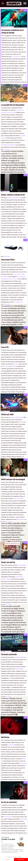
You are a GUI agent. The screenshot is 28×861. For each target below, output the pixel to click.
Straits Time (6, 366)
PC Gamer (16, 364)
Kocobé (2, 101)
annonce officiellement (14, 197)
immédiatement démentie (8, 145)
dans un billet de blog (17, 417)
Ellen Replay (3, 521)
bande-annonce (18, 158)
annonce (22, 819)
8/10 (19, 705)
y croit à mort (16, 56)
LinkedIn (16, 523)
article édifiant (22, 565)
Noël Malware (3, 26)
